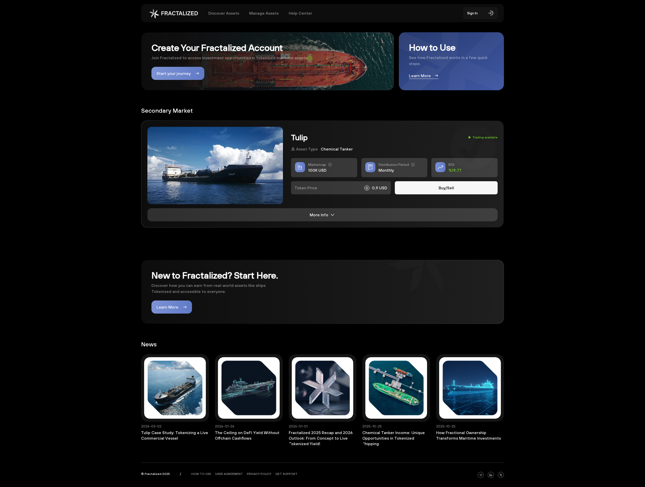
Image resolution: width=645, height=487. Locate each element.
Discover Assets (223, 13)
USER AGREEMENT (229, 474)
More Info (319, 214)
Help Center (300, 13)
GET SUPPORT (286, 474)
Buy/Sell (446, 188)
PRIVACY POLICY (259, 474)
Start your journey (173, 73)
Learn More (167, 307)
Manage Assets (264, 13)
